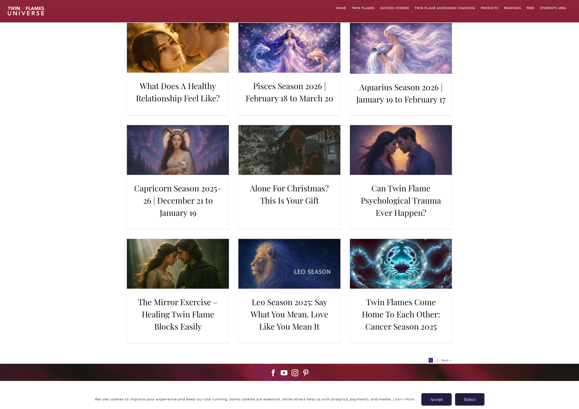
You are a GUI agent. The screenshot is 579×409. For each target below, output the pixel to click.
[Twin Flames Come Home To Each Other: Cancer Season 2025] (401, 264)
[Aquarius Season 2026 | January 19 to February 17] (401, 48)
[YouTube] (284, 372)
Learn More (404, 399)
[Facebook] (273, 372)
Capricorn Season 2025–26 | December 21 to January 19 (178, 200)
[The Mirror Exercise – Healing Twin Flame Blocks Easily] (178, 264)
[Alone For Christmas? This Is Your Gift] (289, 150)
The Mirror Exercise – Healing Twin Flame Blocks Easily (178, 314)
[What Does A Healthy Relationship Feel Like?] (178, 48)
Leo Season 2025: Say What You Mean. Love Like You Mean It (289, 314)
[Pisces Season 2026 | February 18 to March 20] (289, 48)
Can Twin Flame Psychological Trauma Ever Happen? (401, 200)
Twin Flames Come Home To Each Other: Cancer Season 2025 (401, 314)
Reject (469, 399)
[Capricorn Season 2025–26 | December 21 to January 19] (178, 150)
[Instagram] (295, 372)
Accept (436, 399)
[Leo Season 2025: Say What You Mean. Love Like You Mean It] (289, 264)
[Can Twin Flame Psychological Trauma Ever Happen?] (401, 150)
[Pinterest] (305, 372)
